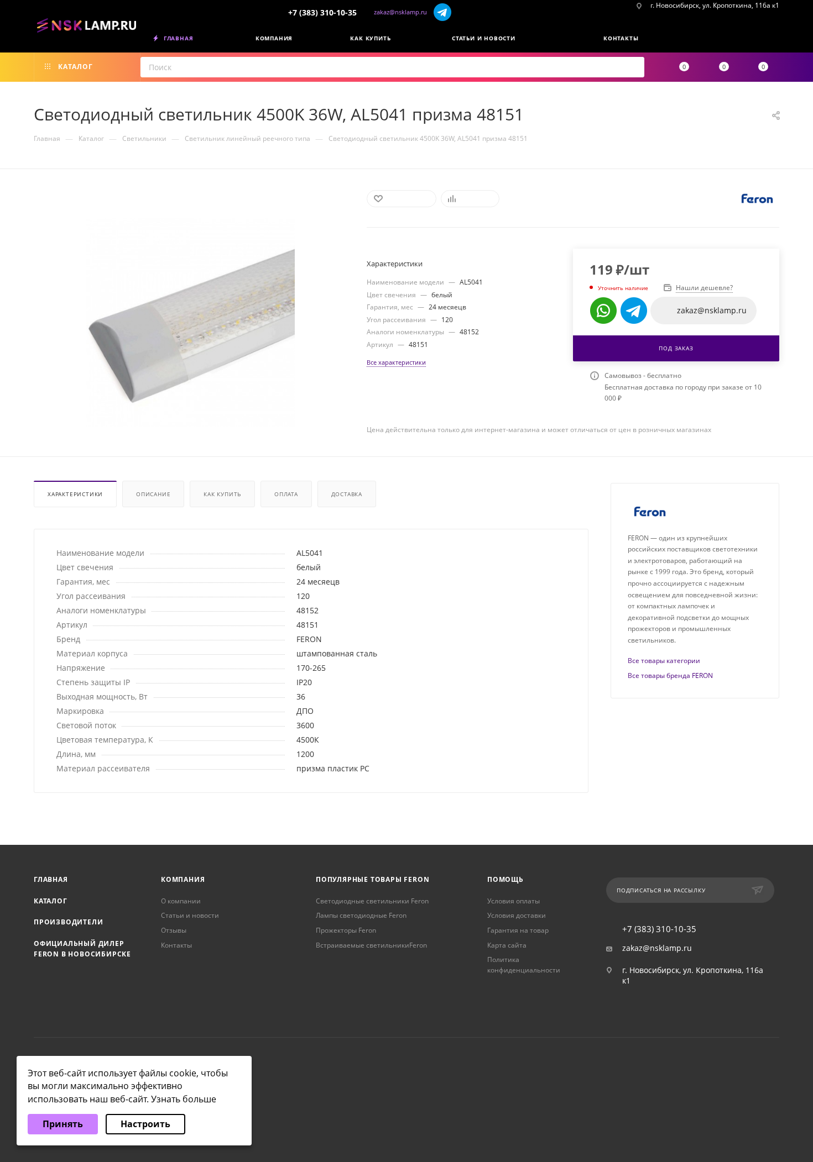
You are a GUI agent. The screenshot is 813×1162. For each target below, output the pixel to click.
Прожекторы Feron (346, 930)
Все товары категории (664, 660)
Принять (63, 1124)
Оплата (286, 494)
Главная (51, 879)
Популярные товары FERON (372, 879)
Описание (153, 494)
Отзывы (173, 930)
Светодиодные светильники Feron (372, 901)
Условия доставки (516, 915)
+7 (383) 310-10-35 (322, 12)
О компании (181, 901)
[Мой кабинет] (775, 40)
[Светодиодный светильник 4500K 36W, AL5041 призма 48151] (190, 322)
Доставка (346, 494)
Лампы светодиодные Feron (361, 915)
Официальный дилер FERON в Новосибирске (82, 949)
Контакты (176, 945)
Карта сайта (507, 945)
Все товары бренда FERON (670, 675)
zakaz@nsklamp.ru (400, 12)
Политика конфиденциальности (523, 965)
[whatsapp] (603, 310)
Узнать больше (183, 1099)
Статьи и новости (190, 915)
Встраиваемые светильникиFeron (371, 945)
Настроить (145, 1124)
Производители (68, 922)
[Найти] (632, 67)
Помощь (505, 879)
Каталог (50, 901)
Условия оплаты (513, 901)
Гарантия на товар (518, 930)
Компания (183, 879)
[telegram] (442, 12)
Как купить (222, 494)
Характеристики (75, 494)
